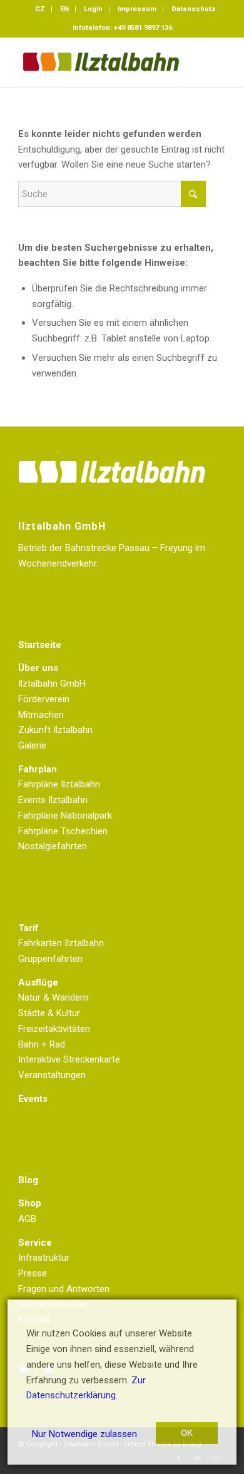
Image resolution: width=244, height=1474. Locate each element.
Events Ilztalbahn (53, 799)
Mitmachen (41, 714)
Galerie (32, 745)
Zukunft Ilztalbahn (55, 729)
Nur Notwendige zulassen (84, 1434)
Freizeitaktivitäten (54, 1028)
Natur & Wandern (53, 997)
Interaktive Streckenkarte (69, 1059)
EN (64, 9)
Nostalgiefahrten (52, 846)
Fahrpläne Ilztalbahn (59, 784)
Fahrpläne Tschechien (63, 831)
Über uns (38, 668)
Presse (32, 1273)
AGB (27, 1218)
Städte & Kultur (49, 1013)
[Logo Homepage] (101, 62)
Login (93, 9)
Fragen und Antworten (63, 1289)
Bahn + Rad (41, 1044)
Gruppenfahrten (50, 958)
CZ (40, 9)
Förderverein (43, 699)
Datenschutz (193, 9)
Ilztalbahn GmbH (52, 683)
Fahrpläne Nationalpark (65, 815)
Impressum (137, 9)
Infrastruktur (43, 1257)
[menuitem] (40, 9)
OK (187, 1433)
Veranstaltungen (52, 1075)
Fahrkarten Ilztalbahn (61, 943)
